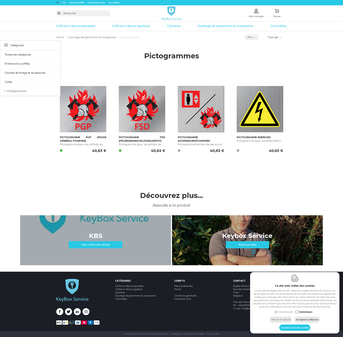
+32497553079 (245, 305)
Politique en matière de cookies (187, 334)
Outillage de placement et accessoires (225, 26)
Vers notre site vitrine (95, 244)
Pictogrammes (16, 91)
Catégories (123, 280)
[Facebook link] (60, 312)
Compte (179, 280)
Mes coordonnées (183, 286)
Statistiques (305, 312)
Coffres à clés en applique (131, 26)
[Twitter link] (69, 312)
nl (64, 2)
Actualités (113, 2)
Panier (177, 289)
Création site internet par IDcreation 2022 (146, 334)
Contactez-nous (96, 2)
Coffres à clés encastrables (75, 26)
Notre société (76, 2)
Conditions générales (185, 295)
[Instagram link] (86, 312)
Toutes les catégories (18, 54)
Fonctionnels (285, 312)
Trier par (273, 37)
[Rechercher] (59, 13)
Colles (8, 82)
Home (60, 37)
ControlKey (278, 26)
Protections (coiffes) (17, 63)
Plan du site (213, 334)
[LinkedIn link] (78, 312)
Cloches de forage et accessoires (25, 72)
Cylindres (174, 26)
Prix (249, 37)
